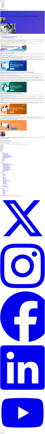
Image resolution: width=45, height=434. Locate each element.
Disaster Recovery (5, 183)
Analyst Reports (4, 177)
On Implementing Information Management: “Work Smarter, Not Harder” (9, 36)
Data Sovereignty (5, 180)
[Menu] (1, 9)
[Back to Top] (1, 139)
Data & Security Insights (5, 165)
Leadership (4, 190)
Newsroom (4, 193)
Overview (4, 189)
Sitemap (1, 195)
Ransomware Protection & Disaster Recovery (7, 155)
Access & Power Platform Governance (7, 167)
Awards (4, 191)
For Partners (3, 171)
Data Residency (4, 181)
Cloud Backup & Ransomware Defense (7, 164)
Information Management (6, 138)
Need (2, 152)
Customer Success (2, 138)
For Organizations (3, 163)
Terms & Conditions (5, 195)
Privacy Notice (8, 195)
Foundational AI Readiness (6, 153)
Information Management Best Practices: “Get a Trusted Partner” (8, 37)
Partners (2, 4)
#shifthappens (4, 178)
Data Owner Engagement (5, 170)
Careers (3, 192)
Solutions (3, 2)
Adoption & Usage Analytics (6, 168)
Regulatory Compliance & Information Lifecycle (8, 156)
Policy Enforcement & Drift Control (6, 166)
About (2, 7)
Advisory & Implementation (6, 186)
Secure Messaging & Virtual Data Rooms (7, 169)
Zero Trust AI (4, 182)
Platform (2, 3)
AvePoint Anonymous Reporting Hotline (18, 195)
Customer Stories (4, 174)
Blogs (3, 176)
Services (3, 6)
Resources (3, 5)
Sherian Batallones (2, 136)
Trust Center (12, 195)
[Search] (0, 8)
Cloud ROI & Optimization (6, 154)
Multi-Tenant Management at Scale (6, 157)
